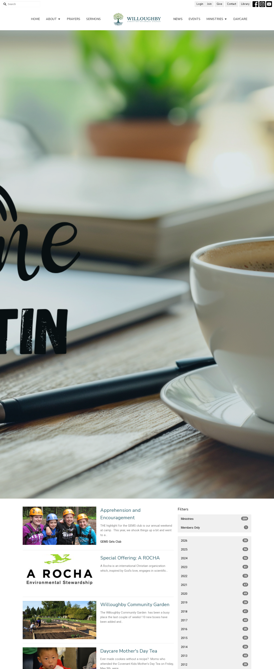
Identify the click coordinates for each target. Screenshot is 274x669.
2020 (214, 594)
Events (194, 19)
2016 (214, 629)
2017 (214, 620)
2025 (214, 549)
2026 (214, 540)
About (51, 19)
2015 (214, 638)
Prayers (73, 19)
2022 (214, 576)
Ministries (214, 19)
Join (209, 4)
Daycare (240, 19)
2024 (214, 558)
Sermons (93, 19)
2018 (214, 611)
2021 (214, 585)
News (178, 19)
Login (200, 4)
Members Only (214, 527)
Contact (231, 4)
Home (35, 19)
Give (219, 4)
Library (245, 4)
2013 (214, 656)
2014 (214, 647)
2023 (214, 567)
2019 (214, 602)
